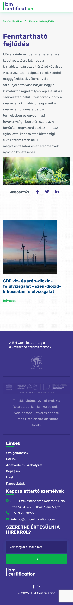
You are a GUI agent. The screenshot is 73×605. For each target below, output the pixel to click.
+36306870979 (22, 513)
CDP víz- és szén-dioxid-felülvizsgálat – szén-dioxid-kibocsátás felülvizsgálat (32, 286)
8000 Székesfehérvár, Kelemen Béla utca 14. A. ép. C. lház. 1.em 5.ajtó (37, 504)
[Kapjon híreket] (36, 559)
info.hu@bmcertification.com (33, 519)
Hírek (10, 477)
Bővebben (11, 301)
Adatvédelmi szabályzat (24, 465)
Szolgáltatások (17, 453)
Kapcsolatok (15, 483)
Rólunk (11, 459)
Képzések (13, 471)
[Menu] (67, 6)
